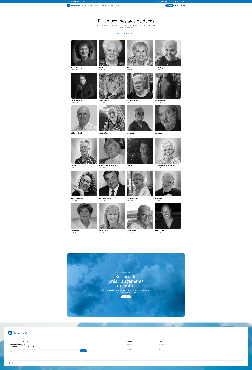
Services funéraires (130, 346)
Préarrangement (129, 344)
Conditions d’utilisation (233, 362)
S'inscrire (83, 350)
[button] (181, 5)
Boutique (128, 352)
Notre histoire (162, 344)
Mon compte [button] (182, 1)
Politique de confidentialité (222, 362)
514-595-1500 (164, 1)
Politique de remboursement (211, 362)
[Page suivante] (128, 237)
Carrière (160, 349)
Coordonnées (241, 362)
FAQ (159, 352)
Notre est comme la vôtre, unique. (76, 1)
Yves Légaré (20, 362)
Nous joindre (161, 346)
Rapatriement (129, 349)
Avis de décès (169, 5)
